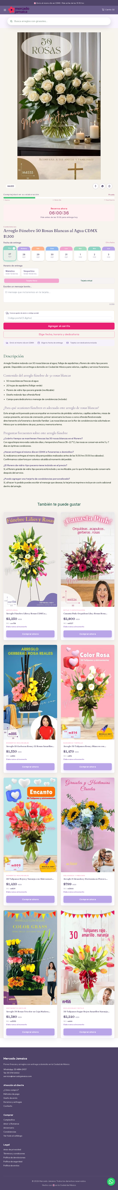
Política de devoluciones (14, 1157)
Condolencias (9, 227)
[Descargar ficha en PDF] (109, 186)
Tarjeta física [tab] (31, 281)
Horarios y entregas (12, 1102)
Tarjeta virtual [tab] (86, 281)
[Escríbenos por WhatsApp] (111, 1182)
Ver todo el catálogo (12, 1135)
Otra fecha (110, 242)
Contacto (7, 1106)
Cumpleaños (9, 1119)
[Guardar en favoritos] (95, 186)
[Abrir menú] (5, 10)
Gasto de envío (10, 1098)
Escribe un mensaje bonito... (17, 286)
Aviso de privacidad (12, 1149)
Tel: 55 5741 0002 (11, 1073)
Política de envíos (11, 1165)
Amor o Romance (11, 1123)
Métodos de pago (11, 1094)
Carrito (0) (110, 9)
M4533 (10, 186)
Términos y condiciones (14, 1153)
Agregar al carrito (59, 326)
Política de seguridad (12, 1161)
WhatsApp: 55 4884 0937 (15, 1069)
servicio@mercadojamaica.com (17, 1076)
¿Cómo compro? (11, 1090)
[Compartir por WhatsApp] (102, 186)
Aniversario (8, 1127)
